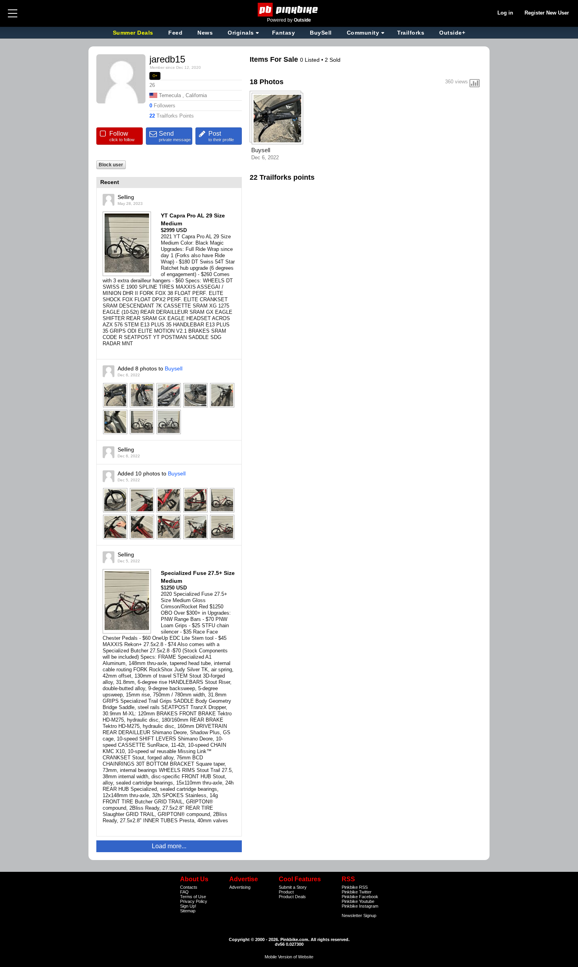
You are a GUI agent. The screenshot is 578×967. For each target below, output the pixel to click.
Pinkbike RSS (355, 887)
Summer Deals (134, 32)
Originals (241, 32)
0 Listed (310, 60)
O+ (155, 76)
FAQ (184, 892)
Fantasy (283, 32)
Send (175, 136)
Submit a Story (293, 887)
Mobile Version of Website (289, 956)
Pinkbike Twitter (357, 892)
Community (363, 32)
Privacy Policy (193, 901)
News (205, 32)
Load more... (169, 846)
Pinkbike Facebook (360, 896)
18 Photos (266, 82)
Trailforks (410, 32)
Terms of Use (193, 896)
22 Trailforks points (282, 177)
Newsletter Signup (359, 915)
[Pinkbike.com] (289, 10)
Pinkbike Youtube (358, 901)
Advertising (239, 887)
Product (286, 892)
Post (221, 136)
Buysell (173, 368)
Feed (175, 32)
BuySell (321, 32)
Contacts (188, 887)
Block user (111, 164)
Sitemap (187, 910)
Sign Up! (188, 906)
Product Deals (292, 896)
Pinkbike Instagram (360, 906)
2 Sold (333, 60)
